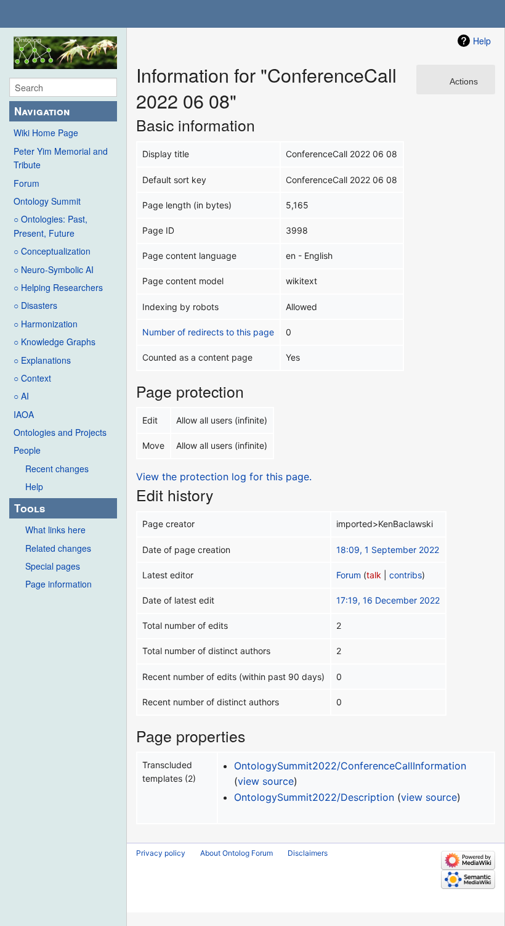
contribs (405, 575)
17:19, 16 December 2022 (388, 600)
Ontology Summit (47, 201)
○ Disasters (35, 305)
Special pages (52, 566)
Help (34, 486)
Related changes (58, 548)
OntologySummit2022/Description (314, 797)
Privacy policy (160, 853)
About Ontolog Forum (236, 853)
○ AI (21, 396)
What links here (55, 529)
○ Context (32, 378)
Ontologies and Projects (60, 432)
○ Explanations (42, 360)
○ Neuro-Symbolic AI (54, 269)
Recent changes (57, 468)
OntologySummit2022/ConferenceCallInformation (350, 766)
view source (266, 781)
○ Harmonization (46, 324)
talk (373, 575)
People (27, 450)
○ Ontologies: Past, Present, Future (50, 226)
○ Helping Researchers (58, 287)
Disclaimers (308, 853)
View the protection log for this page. (224, 476)
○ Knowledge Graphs (54, 341)
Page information (58, 584)
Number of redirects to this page (208, 332)
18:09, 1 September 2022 (387, 549)
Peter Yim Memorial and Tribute (61, 158)
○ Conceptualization (52, 251)
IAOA (24, 414)
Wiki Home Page (46, 132)
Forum (26, 183)
